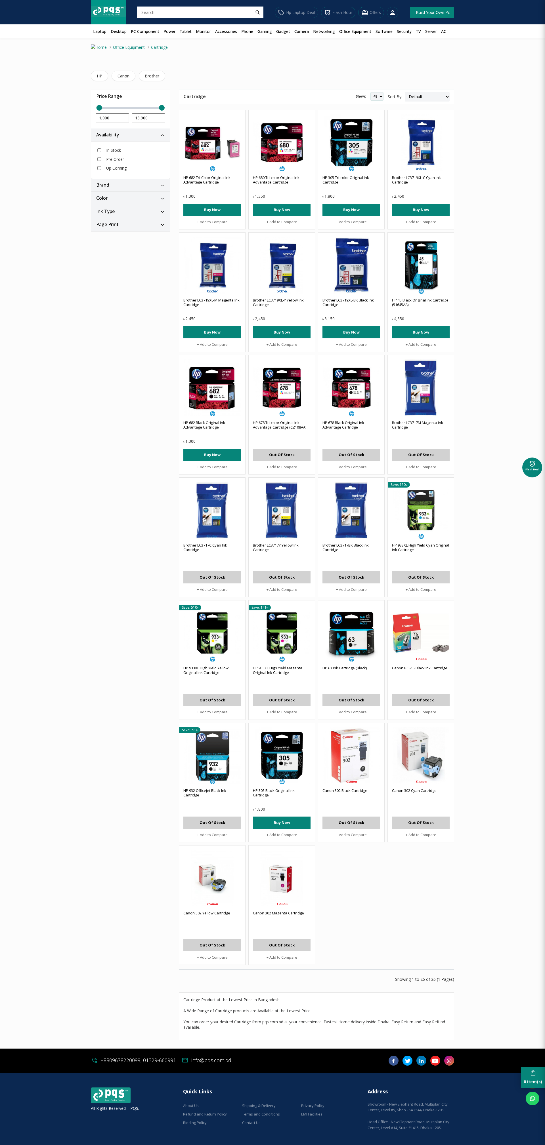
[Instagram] (449, 1062)
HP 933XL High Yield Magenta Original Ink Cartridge (277, 670)
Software (384, 31)
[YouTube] (435, 1062)
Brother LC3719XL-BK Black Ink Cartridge (348, 302)
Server (431, 31)
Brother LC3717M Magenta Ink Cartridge (417, 425)
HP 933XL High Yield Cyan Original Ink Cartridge (420, 547)
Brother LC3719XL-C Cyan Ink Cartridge (416, 180)
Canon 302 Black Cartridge (344, 790)
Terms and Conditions (261, 1114)
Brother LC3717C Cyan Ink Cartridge (205, 547)
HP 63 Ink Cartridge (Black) (344, 667)
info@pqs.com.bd (211, 1060)
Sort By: (395, 96)
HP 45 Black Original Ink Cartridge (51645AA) (420, 302)
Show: (361, 96)
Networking (324, 31)
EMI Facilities (311, 1114)
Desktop (119, 31)
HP (99, 76)
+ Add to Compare (212, 221)
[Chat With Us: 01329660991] (532, 1098)
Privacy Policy (312, 1105)
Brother (152, 76)
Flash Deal (532, 464)
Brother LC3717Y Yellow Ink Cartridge (276, 547)
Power (169, 31)
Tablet (186, 31)
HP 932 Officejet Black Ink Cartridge (204, 793)
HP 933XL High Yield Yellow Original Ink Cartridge (206, 670)
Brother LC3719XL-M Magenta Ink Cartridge (211, 302)
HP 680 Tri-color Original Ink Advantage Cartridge (276, 180)
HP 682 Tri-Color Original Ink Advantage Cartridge (206, 180)
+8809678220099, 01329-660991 (138, 1060)
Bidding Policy (195, 1122)
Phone (247, 31)
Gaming (264, 31)
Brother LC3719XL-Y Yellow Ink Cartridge (278, 302)
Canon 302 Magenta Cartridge (278, 913)
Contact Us (251, 1122)
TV (418, 31)
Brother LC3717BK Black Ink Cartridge (345, 547)
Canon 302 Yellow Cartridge (206, 913)
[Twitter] (407, 1062)
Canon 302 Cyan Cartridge (414, 790)
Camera (301, 31)
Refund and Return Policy (205, 1114)
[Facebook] (393, 1062)
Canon (123, 76)
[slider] (130, 108)
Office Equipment (355, 31)
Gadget (283, 31)
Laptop (99, 31)
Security (404, 31)
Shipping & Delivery (259, 1105)
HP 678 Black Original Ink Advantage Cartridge (343, 425)
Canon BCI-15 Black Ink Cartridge (419, 667)
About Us (191, 1105)
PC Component (145, 31)
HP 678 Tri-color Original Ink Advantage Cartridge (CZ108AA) (279, 425)
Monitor (203, 31)
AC (443, 31)
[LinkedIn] (421, 1062)
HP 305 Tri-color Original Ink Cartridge (345, 180)
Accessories (226, 31)
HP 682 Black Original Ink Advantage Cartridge (204, 425)
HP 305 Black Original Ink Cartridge (274, 793)
